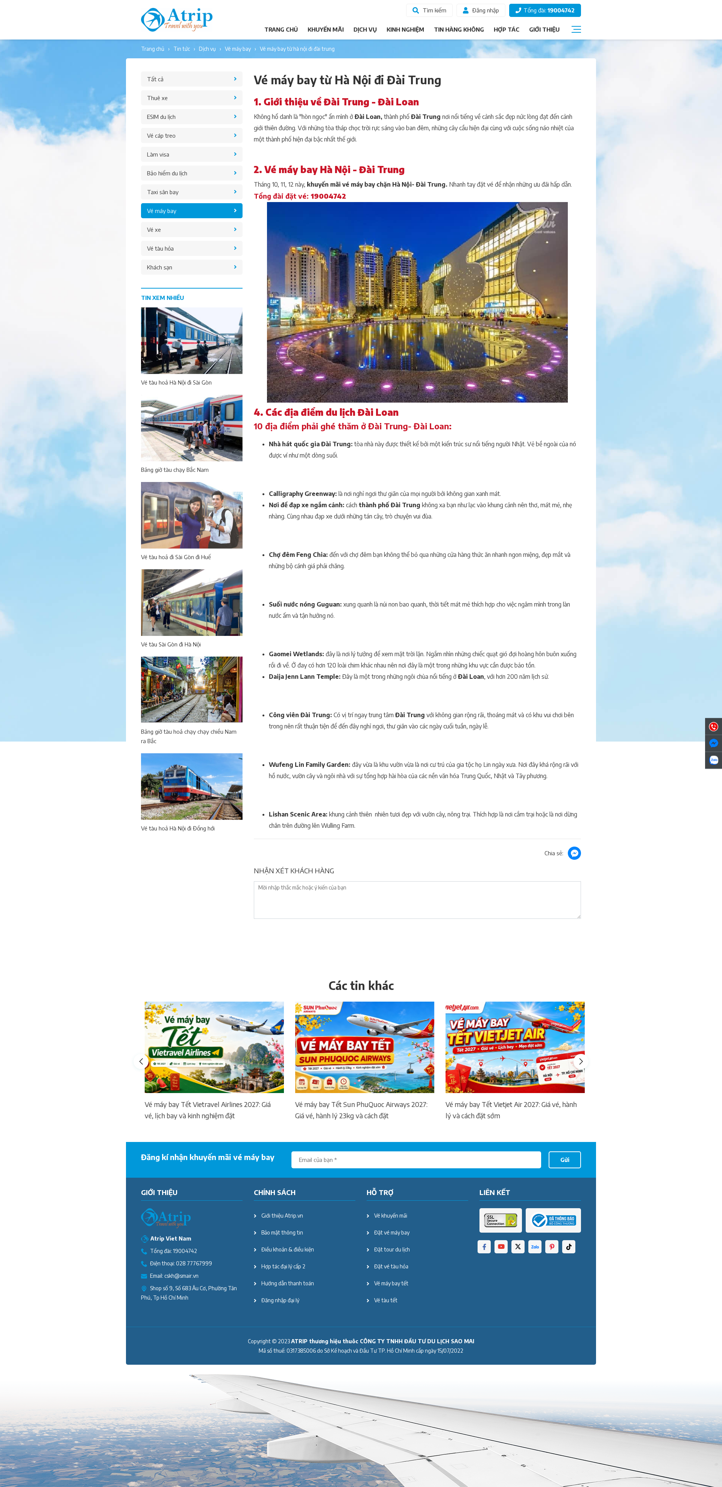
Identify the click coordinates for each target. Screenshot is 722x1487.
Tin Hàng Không (459, 29)
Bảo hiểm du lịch (167, 173)
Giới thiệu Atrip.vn (282, 1215)
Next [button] (581, 1061)
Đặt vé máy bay (392, 1232)
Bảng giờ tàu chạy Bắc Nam (175, 469)
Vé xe (154, 229)
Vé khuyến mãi (390, 1215)
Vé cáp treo (161, 135)
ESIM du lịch (161, 116)
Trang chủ (281, 29)
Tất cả (155, 79)
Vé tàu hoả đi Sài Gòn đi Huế (176, 556)
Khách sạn (159, 267)
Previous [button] (141, 1061)
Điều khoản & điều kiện (287, 1249)
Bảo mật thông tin (282, 1232)
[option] (210, 1061)
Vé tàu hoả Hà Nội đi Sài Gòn (176, 382)
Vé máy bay (161, 210)
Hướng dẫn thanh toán (287, 1283)
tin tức (181, 49)
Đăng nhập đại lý (280, 1300)
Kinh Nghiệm (405, 29)
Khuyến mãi (326, 29)
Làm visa (158, 154)
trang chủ (152, 49)
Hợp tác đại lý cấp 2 (283, 1266)
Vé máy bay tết (391, 1283)
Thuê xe (157, 97)
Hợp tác (506, 29)
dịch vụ (207, 49)
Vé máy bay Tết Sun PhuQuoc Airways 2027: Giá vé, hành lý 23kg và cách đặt (357, 1110)
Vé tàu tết (385, 1300)
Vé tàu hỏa (160, 248)
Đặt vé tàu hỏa (391, 1266)
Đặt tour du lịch (392, 1249)
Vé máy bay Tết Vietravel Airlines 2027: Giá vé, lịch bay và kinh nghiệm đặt (204, 1110)
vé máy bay (238, 49)
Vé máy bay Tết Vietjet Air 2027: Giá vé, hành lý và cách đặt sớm (507, 1110)
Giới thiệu (544, 29)
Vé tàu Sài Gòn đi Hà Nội (171, 644)
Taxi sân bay (163, 192)
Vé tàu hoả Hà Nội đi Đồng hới (178, 828)
